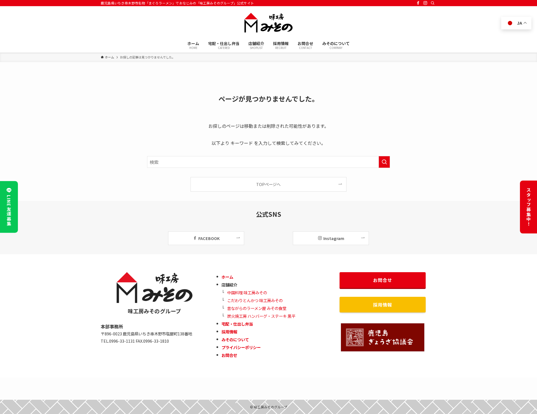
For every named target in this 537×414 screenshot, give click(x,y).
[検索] (432, 3)
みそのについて (235, 339)
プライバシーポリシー (241, 347)
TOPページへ (268, 184)
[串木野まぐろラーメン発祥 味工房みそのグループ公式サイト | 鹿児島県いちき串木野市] (268, 22)
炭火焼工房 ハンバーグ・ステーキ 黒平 (261, 316)
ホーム (227, 277)
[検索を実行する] (384, 162)
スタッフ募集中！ (528, 207)
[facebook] (418, 3)
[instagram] (425, 3)
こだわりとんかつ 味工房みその (255, 300)
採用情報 (229, 332)
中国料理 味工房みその (247, 292)
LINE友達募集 (9, 210)
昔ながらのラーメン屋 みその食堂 (256, 308)
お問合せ (229, 355)
